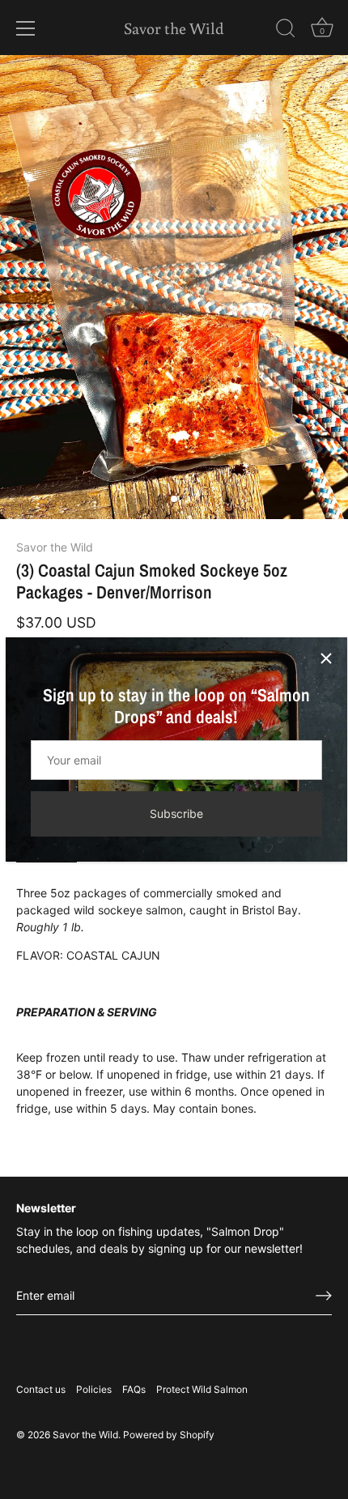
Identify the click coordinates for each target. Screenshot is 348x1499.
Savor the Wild (174, 27)
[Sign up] (324, 1296)
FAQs (134, 1389)
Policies (94, 1389)
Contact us (41, 1389)
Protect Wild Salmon (202, 1389)
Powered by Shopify (168, 1435)
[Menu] (26, 28)
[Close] (326, 658)
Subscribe (176, 813)
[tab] (174, 1000)
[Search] (285, 31)
